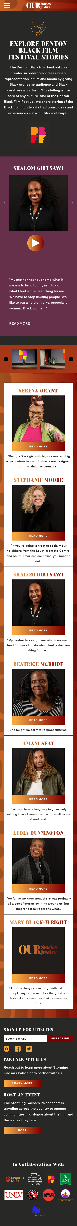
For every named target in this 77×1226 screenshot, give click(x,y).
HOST (22, 1130)
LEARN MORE (22, 1083)
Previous (4, 203)
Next (72, 203)
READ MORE (19, 323)
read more (38, 446)
